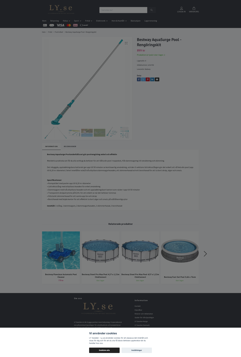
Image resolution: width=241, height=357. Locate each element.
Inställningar (136, 350)
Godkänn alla (104, 350)
